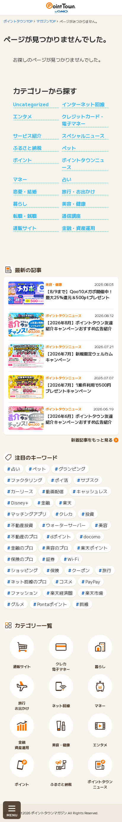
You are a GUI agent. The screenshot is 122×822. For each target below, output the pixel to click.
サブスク (90, 480)
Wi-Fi (73, 559)
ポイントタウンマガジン (49, 812)
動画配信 (55, 491)
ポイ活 (61, 480)
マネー (20, 179)
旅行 (106, 570)
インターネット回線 (83, 104)
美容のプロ (57, 548)
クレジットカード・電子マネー (83, 120)
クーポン (81, 570)
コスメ (66, 581)
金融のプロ (22, 548)
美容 (103, 525)
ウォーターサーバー (66, 525)
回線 (84, 604)
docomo (92, 536)
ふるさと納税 (27, 147)
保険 (54, 570)
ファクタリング (26, 480)
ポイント (22, 160)
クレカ (66, 514)
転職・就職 (25, 215)
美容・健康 (74, 203)
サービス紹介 (27, 135)
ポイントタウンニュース (83, 163)
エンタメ (22, 116)
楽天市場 (94, 593)
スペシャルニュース (83, 135)
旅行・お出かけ (78, 191)
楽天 (67, 502)
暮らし (20, 203)
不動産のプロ (24, 536)
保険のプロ (22, 559)
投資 (89, 514)
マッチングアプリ (28, 514)
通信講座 (71, 215)
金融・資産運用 (78, 227)
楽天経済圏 (61, 593)
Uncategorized (31, 104)
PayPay (92, 581)
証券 (50, 559)
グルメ (17, 604)
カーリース (22, 491)
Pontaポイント (52, 604)
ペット (69, 147)
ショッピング (24, 570)
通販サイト (25, 227)
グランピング (72, 469)
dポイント (60, 536)
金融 (45, 502)
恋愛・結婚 (25, 191)
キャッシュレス (91, 491)
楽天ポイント (94, 548)
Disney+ (19, 502)
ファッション (24, 593)
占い (66, 179)
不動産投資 (22, 525)
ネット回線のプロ (28, 581)
